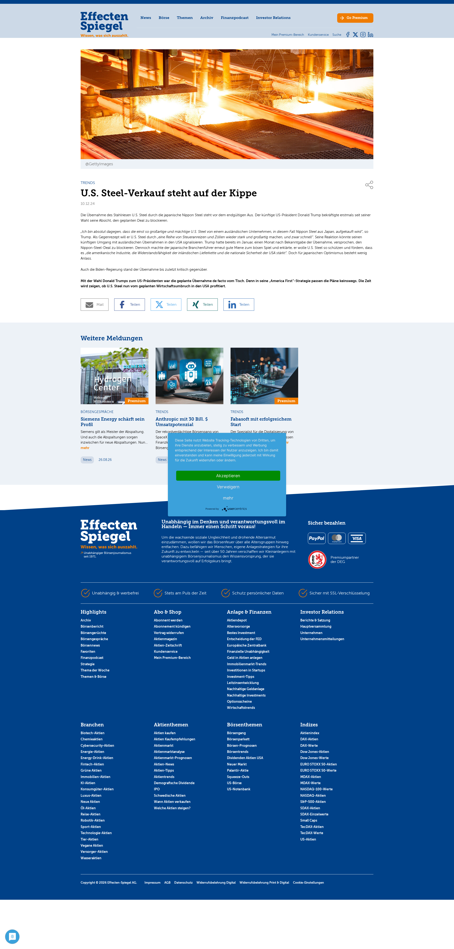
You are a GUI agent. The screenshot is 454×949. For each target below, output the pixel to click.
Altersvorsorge (238, 626)
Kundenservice (166, 651)
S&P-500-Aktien (313, 802)
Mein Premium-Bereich (172, 658)
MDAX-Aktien (310, 777)
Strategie (88, 664)
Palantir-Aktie (238, 770)
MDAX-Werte (310, 783)
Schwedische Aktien (170, 795)
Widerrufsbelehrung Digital (216, 882)
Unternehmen (311, 633)
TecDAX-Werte (311, 833)
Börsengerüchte (93, 633)
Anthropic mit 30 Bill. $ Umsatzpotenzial (182, 422)
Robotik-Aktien (93, 820)
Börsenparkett (238, 739)
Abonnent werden (168, 620)
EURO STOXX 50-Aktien (318, 764)
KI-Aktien (88, 783)
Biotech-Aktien (93, 733)
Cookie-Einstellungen (308, 882)
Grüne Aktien (91, 770)
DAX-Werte (309, 745)
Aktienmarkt (163, 745)
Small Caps (308, 820)
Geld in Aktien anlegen (244, 658)
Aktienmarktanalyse (169, 752)
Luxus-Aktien (91, 795)
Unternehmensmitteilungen (322, 639)
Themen (185, 17)
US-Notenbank (238, 789)
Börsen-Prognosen (242, 745)
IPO (157, 789)
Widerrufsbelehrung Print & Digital (264, 882)
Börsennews (90, 645)
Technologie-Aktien (96, 833)
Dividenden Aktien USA (245, 758)
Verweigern (228, 486)
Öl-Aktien (88, 808)
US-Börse (234, 783)
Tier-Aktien (89, 839)
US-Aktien (308, 839)
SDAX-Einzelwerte (314, 814)
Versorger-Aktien (94, 852)
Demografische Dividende (174, 783)
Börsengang (236, 733)
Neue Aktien (90, 802)
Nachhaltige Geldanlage (245, 689)
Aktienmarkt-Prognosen (173, 758)
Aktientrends (164, 777)
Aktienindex (309, 733)
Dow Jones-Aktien (314, 752)
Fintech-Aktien (92, 764)
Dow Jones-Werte (314, 758)
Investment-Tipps (240, 677)
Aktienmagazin (165, 639)
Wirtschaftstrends (241, 708)
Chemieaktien (92, 739)
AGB (167, 882)
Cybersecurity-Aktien (97, 745)
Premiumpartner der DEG (345, 559)
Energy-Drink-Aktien (97, 758)
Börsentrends (237, 752)
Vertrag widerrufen (169, 633)
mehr (85, 448)
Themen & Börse (93, 677)
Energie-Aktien (92, 752)
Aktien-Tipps (164, 770)
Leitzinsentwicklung (243, 683)
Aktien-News (164, 764)
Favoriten (88, 651)
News (145, 17)
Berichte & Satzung (315, 620)
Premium (357, 18)
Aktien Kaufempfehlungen (174, 739)
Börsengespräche (94, 639)
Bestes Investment (241, 633)
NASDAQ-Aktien (313, 795)
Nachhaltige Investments (246, 695)
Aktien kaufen (165, 733)
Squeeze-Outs (238, 777)
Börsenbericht (92, 626)
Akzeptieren (228, 475)
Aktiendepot (237, 620)
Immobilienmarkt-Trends (246, 664)
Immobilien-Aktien (95, 777)
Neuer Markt (237, 764)
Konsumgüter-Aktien (97, 789)
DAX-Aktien (309, 739)
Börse (164, 17)
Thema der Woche (95, 670)
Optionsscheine (239, 701)
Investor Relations (273, 17)
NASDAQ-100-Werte (316, 789)
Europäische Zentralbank (246, 645)
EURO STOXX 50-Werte (318, 770)
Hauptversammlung (315, 626)
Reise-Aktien (90, 814)
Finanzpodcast (235, 17)
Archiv (206, 17)
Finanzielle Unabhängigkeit (248, 651)
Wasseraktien (91, 858)
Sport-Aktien (91, 827)
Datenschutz (183, 882)
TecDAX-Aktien (312, 827)
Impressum (152, 882)
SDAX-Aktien (310, 808)
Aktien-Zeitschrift (168, 645)
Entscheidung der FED (244, 639)
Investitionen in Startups (246, 670)
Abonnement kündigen (172, 626)
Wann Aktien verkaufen (172, 802)
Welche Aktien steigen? (172, 808)
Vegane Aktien (92, 845)
